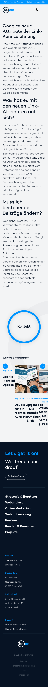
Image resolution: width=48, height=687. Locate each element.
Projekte (11, 532)
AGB (24, 671)
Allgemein (8, 371)
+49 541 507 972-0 (14, 561)
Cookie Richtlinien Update (10, 381)
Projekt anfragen (16, 476)
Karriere (11, 520)
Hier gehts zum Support (16, 629)
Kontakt (24, 327)
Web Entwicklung (18, 514)
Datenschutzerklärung (24, 666)
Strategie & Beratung (21, 497)
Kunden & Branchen (19, 526)
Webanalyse (14, 502)
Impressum (24, 675)
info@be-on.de (12, 565)
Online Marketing (18, 508)
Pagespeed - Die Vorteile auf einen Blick (35, 413)
